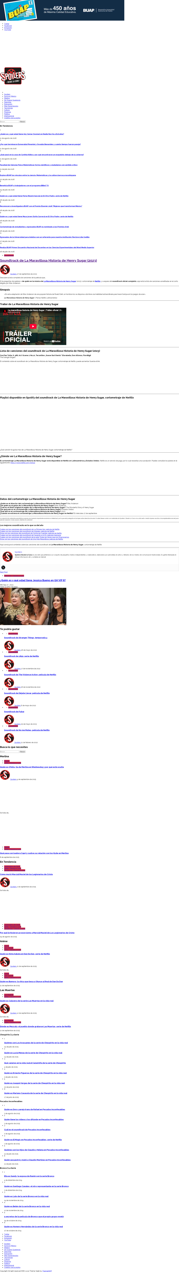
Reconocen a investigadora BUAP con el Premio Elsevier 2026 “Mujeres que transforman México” (41, 206)
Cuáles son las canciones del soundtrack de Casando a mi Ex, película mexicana (30, 535)
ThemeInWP (47, 1271)
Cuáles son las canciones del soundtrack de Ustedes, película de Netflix (27, 531)
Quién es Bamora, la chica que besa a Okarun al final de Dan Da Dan (31, 981)
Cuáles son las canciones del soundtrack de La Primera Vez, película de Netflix (29, 529)
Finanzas (7, 112)
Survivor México (10, 96)
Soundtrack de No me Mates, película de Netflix (27, 730)
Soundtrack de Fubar (14, 711)
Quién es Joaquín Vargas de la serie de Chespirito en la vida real (34, 1083)
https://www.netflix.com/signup (22, 463)
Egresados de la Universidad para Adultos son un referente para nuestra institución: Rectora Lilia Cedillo (45, 237)
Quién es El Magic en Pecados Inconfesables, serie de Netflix (33, 1139)
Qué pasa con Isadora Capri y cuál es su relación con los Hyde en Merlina (34, 853)
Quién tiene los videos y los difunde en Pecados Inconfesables (34, 1119)
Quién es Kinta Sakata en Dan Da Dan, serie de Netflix (25, 954)
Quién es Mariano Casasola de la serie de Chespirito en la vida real (35, 1093)
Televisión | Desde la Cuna (14, 576)
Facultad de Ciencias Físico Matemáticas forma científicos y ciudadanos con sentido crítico (38, 165)
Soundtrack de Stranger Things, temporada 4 (25, 637)
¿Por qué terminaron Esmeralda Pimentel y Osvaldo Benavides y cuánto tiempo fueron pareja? (40, 144)
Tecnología (8, 108)
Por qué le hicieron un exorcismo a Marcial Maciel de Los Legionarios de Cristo (37, 933)
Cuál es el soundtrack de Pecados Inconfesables (27, 1129)
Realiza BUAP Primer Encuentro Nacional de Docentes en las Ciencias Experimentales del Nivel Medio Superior (47, 247)
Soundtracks (9, 255)
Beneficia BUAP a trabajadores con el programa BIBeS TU (24, 186)
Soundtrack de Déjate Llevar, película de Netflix (27, 693)
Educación (8, 104)
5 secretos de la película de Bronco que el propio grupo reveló (34, 1216)
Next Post (4, 572)
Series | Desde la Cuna (12, 763)
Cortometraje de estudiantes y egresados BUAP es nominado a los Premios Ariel (34, 227)
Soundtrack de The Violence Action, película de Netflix (30, 674)
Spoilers (7, 94)
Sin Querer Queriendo (12, 100)
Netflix (97, 281)
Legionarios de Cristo (12, 866)
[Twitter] (3, 567)
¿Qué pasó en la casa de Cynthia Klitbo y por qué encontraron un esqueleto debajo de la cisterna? (42, 155)
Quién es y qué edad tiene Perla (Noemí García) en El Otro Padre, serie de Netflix (34, 196)
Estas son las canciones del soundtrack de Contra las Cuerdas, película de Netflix (31, 533)
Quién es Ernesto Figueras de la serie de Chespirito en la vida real (35, 1073)
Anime (6, 946)
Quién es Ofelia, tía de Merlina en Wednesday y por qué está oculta (32, 767)
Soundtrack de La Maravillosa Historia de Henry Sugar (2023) (48, 260)
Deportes (7, 102)
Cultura (7, 110)
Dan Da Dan (8, 948)
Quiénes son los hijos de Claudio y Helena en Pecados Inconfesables (36, 1150)
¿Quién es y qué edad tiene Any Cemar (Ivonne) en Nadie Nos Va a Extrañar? (32, 134)
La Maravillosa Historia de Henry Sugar (60, 281)
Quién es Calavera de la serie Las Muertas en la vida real (27, 1001)
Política (7, 114)
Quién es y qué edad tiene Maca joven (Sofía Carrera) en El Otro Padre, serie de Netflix (36, 217)
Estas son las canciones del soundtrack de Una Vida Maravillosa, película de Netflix (31, 539)
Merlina (7, 98)
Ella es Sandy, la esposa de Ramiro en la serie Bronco (29, 1176)
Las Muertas (9, 995)
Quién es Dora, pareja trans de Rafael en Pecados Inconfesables (34, 1109)
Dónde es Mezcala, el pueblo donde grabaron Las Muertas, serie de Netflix (35, 1026)
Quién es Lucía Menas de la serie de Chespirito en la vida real (33, 1053)
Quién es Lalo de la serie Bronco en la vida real (26, 1196)
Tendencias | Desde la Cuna (14, 870)
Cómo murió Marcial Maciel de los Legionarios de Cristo (26, 874)
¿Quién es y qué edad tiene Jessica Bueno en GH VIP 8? (33, 580)
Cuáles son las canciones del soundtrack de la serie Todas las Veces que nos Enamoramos (34, 537)
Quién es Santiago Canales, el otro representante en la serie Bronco (36, 1186)
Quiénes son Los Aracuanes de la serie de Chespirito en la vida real (36, 1043)
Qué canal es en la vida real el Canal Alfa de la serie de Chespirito (35, 1063)
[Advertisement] (89, 47)
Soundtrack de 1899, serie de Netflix (21, 656)
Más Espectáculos (11, 106)
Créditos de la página (12, 118)
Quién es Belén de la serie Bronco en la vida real (27, 1206)
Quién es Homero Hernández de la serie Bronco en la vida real (33, 1226)
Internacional (9, 116)
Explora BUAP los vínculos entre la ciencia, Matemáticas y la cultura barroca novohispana (38, 175)
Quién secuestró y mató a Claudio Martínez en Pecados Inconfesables (37, 1160)
